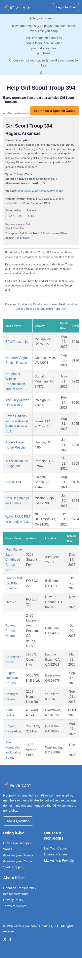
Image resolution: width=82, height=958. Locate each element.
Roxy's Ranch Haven (10, 630)
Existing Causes (55, 854)
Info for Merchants (15, 894)
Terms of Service (15, 906)
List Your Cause (55, 848)
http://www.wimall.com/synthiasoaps (40, 190)
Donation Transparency (19, 888)
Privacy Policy (13, 900)
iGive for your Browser (18, 855)
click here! (23, 237)
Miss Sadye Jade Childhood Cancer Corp (13, 559)
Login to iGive (66, 7)
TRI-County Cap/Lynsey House (37, 304)
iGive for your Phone (17, 861)
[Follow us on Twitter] (4, 939)
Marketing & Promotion (60, 860)
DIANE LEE (13, 482)
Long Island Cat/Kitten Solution (13, 583)
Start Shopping (13, 867)
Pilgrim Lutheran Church (11, 678)
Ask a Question (18, 821)
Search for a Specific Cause (54, 110)
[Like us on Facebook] (11, 939)
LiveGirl (10, 602)
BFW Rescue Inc (17, 341)
